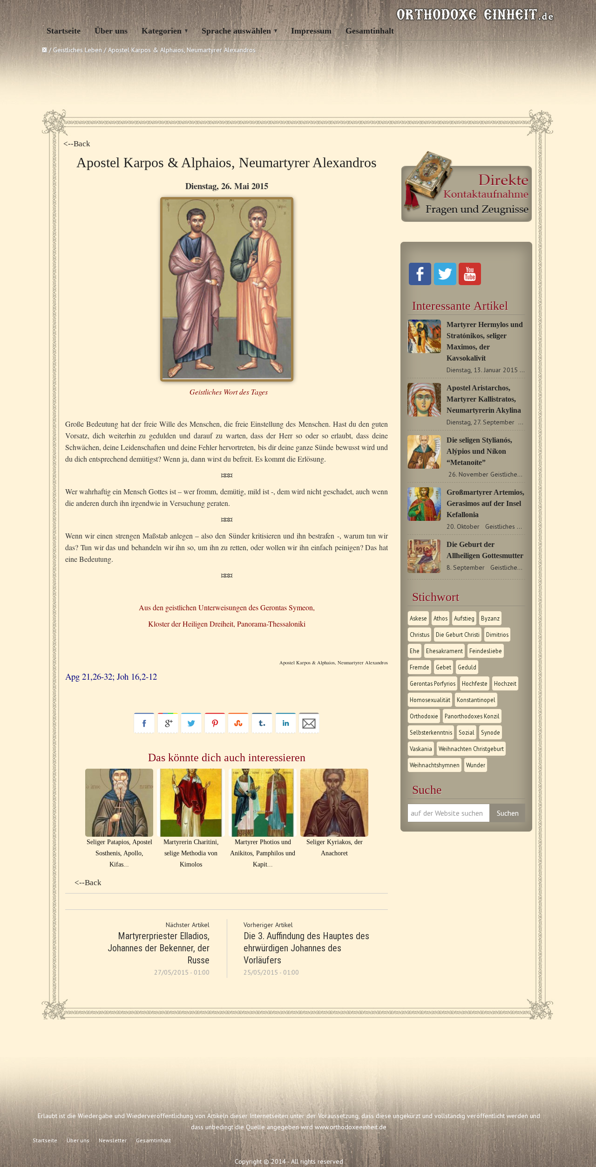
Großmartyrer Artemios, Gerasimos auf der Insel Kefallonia (485, 503)
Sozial (466, 732)
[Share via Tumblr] (261, 731)
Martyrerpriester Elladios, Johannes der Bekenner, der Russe (159, 948)
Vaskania (421, 748)
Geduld (467, 667)
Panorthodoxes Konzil (472, 716)
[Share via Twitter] (191, 731)
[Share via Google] (167, 731)
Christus (419, 634)
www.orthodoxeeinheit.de (350, 1127)
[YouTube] (470, 283)
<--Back (76, 143)
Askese (418, 618)
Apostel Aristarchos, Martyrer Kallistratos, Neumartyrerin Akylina (484, 399)
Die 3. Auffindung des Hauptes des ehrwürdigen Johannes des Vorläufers (306, 948)
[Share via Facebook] (144, 731)
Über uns (111, 30)
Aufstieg (464, 618)
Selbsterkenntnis (431, 732)
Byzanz (490, 618)
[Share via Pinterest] (214, 731)
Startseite (64, 30)
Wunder (475, 765)
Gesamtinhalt (369, 30)
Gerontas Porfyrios (432, 683)
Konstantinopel (476, 699)
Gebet (443, 667)
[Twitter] (445, 283)
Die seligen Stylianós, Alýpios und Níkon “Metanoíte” (479, 451)
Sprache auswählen (236, 30)
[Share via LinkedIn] (285, 731)
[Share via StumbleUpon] (238, 731)
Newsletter (113, 1140)
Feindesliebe (485, 651)
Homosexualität (430, 699)
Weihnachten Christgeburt (471, 748)
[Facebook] (420, 283)
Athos (440, 618)
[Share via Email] (308, 731)
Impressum (311, 30)
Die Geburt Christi (458, 634)
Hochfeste (475, 683)
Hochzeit (505, 683)
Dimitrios (497, 634)
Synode (490, 732)
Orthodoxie (424, 716)
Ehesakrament (444, 651)
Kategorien (162, 30)
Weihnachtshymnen (435, 765)
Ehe (415, 651)
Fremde (419, 667)
